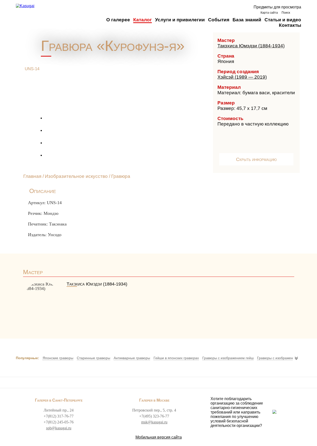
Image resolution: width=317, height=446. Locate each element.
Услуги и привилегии (180, 19)
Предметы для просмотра (277, 7)
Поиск (286, 12)
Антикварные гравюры (132, 358)
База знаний (247, 19)
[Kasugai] (25, 6)
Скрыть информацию (256, 159)
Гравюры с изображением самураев (286, 358)
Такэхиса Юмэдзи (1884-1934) (251, 45)
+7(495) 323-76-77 (154, 416)
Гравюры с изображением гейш (228, 358)
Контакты (290, 25)
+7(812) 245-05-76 (59, 422)
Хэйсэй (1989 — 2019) (242, 77)
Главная (32, 176)
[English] (297, 12)
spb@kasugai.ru (58, 428)
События (218, 19)
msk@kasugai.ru (154, 422)
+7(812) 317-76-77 (59, 416)
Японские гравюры (58, 358)
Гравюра (120, 176)
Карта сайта (269, 12)
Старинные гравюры (93, 358)
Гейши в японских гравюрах (176, 358)
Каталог (142, 19)
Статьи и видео (282, 19)
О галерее (118, 19)
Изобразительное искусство (76, 176)
